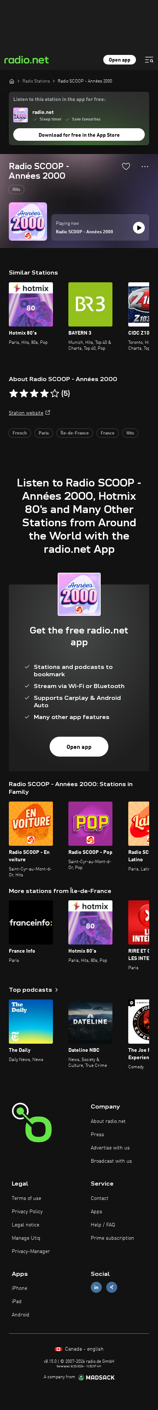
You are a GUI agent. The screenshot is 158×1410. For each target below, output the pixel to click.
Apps (96, 1211)
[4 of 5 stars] (44, 393)
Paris (44, 433)
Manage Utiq (26, 1238)
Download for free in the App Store (79, 135)
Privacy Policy (27, 1211)
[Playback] (139, 228)
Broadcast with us (111, 1161)
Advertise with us (110, 1148)
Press (97, 1134)
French (19, 433)
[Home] (12, 81)
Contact (99, 1198)
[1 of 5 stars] (13, 393)
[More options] (145, 166)
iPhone (19, 1288)
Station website (26, 413)
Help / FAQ (103, 1225)
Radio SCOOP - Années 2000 (84, 232)
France (108, 433)
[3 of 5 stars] (34, 393)
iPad (17, 1301)
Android (20, 1314)
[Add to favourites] (126, 166)
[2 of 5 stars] (24, 393)
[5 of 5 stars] (55, 393)
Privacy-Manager (31, 1251)
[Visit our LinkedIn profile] (96, 1287)
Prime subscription (112, 1238)
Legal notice (25, 1225)
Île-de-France (75, 433)
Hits (16, 190)
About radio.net (108, 1121)
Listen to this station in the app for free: (59, 99)
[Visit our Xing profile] (112, 1287)
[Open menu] (149, 59)
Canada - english (84, 1349)
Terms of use (26, 1198)
